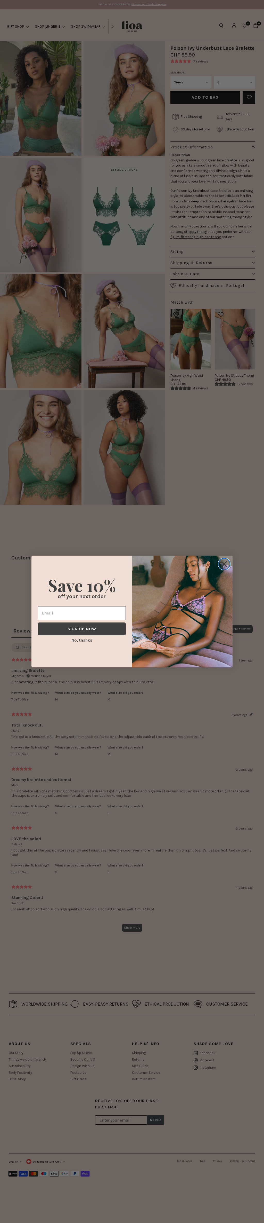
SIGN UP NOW (82, 628)
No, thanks (81, 640)
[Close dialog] (224, 564)
